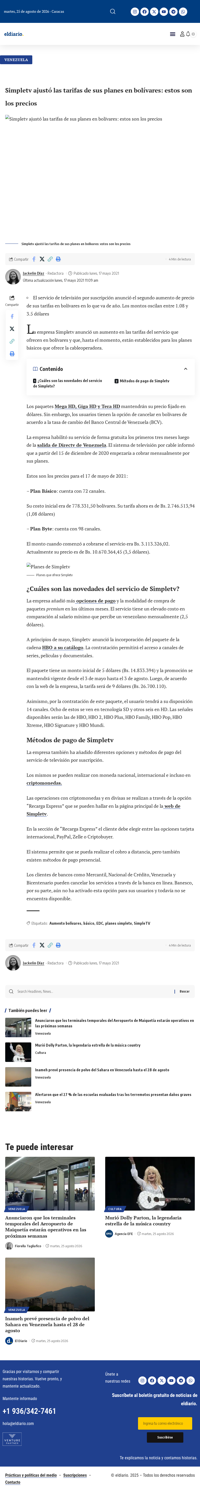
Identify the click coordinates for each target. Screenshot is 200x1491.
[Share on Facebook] (34, 259)
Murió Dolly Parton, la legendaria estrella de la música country (87, 1045)
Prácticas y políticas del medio (31, 1475)
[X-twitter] (154, 12)
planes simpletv (118, 923)
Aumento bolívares (65, 923)
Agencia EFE (124, 1234)
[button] (112, 11)
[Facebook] (144, 12)
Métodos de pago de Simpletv (144, 381)
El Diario (21, 1341)
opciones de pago (95, 600)
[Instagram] (135, 12)
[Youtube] (164, 12)
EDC (99, 923)
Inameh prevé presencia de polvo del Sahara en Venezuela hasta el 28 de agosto (102, 1070)
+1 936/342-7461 (29, 1411)
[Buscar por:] (94, 991)
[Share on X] (42, 259)
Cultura (40, 1052)
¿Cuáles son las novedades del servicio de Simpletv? (67, 383)
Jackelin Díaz (33, 273)
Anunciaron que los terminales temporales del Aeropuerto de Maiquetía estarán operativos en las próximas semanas (45, 1226)
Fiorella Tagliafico (28, 1246)
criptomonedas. (44, 783)
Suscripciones (75, 1475)
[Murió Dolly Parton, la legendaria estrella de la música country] (18, 1052)
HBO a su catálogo (62, 647)
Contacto (12, 1482)
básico (88, 923)
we (167, 806)
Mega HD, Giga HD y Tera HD (87, 406)
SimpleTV (142, 923)
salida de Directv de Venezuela (71, 445)
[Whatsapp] (183, 12)
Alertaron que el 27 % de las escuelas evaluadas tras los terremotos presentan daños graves (113, 1094)
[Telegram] (173, 12)
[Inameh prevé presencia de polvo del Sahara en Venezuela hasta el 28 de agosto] (18, 1077)
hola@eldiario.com (18, 1423)
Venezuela (16, 59)
